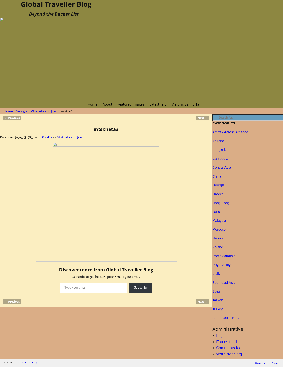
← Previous (12, 118)
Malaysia (219, 221)
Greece (218, 194)
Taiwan (217, 300)
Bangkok (219, 150)
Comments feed (230, 348)
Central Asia (221, 167)
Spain (216, 291)
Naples (217, 238)
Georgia (21, 111)
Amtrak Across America (230, 132)
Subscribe (141, 287)
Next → (203, 118)
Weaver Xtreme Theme (267, 363)
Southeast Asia (223, 282)
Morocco (219, 229)
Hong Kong (221, 203)
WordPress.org (229, 354)
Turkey (217, 309)
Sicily (216, 274)
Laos (216, 212)
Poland (217, 247)
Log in (221, 336)
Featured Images (130, 104)
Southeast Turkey (225, 318)
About (107, 104)
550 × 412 (45, 137)
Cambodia (220, 159)
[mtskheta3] (106, 182)
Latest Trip (158, 104)
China (216, 176)
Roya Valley (221, 265)
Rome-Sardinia (223, 256)
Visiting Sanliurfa (185, 104)
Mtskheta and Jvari (43, 111)
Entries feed (226, 342)
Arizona (218, 141)
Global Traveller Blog (25, 362)
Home (92, 104)
